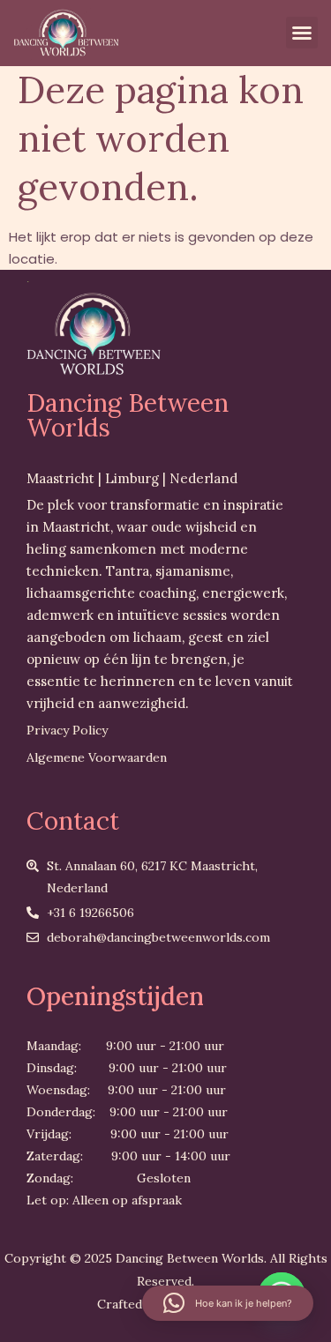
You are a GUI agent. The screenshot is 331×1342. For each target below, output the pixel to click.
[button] (302, 32)
